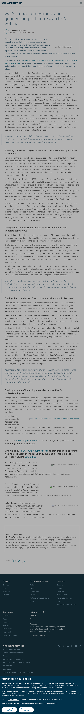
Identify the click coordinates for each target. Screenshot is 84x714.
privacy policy (13, 699)
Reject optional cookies (26, 709)
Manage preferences (9, 703)
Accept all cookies (9, 709)
